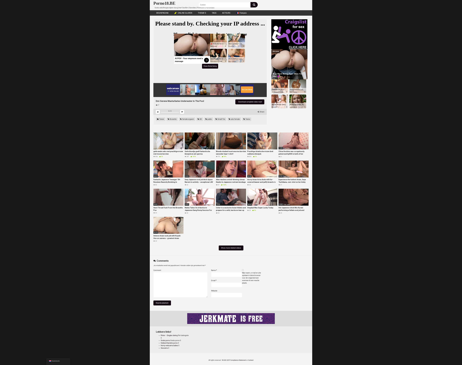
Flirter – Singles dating (169, 335)
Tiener (161, 119)
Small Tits (221, 119)
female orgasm (188, 119)
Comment (157, 270)
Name (214, 270)
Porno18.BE (164, 3)
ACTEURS (226, 13)
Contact (250, 360)
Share (261, 112)
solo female (235, 119)
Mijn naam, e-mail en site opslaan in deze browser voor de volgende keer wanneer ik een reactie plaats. (251, 278)
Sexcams (164, 348)
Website (214, 291)
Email (214, 280)
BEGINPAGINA (162, 13)
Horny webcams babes (169, 345)
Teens (247, 119)
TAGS (214, 13)
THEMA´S (202, 13)
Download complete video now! (250, 102)
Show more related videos (231, 248)
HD (200, 119)
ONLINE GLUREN (185, 13)
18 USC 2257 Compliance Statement (233, 360)
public (209, 119)
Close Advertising (210, 66)
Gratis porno (165, 340)
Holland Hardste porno (169, 343)
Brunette (172, 119)
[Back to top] (454, 357)
